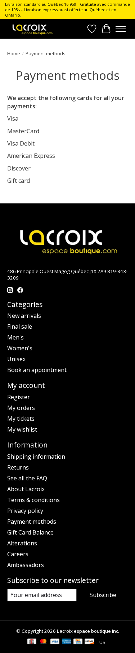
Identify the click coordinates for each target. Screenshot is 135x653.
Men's (15, 337)
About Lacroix (26, 489)
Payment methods (31, 522)
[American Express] (66, 642)
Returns (18, 467)
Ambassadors (25, 565)
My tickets (21, 419)
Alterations (22, 543)
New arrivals (24, 316)
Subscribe (103, 595)
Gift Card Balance (30, 532)
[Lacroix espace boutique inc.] (32, 28)
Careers (17, 554)
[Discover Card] (89, 642)
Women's (19, 348)
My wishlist (22, 429)
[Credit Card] (77, 642)
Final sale (19, 326)
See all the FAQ (27, 478)
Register (18, 397)
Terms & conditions (33, 500)
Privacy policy (25, 511)
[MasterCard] (43, 642)
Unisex (16, 359)
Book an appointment (37, 370)
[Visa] (55, 642)
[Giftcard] (31, 642)
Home (13, 53)
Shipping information (36, 456)
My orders (21, 408)
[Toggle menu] (120, 29)
